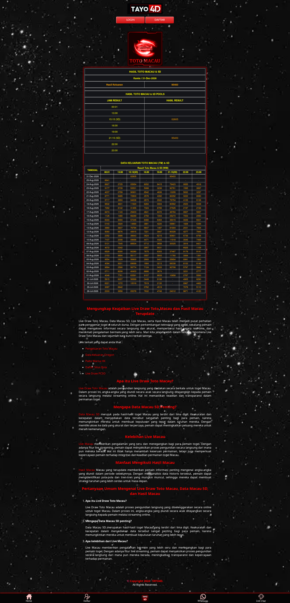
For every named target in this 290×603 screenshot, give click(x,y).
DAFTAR (160, 19)
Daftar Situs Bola (96, 367)
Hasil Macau (87, 470)
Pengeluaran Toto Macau (101, 348)
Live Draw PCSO (95, 373)
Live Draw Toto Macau (93, 388)
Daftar (87, 601)
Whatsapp (203, 601)
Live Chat (261, 601)
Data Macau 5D (90, 414)
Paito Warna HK (95, 361)
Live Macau (86, 444)
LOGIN (130, 19)
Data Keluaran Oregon (99, 355)
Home (29, 601)
